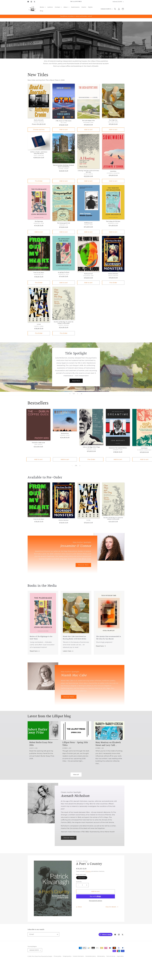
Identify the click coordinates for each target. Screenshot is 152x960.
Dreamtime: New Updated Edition (118, 448)
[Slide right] (80, 466)
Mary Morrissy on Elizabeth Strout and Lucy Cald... (108, 744)
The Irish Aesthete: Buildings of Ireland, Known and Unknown (63, 166)
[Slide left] (72, 466)
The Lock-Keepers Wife (88, 120)
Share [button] (80, 907)
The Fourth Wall (88, 274)
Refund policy (101, 956)
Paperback (81, 877)
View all (76, 774)
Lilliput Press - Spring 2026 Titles (75, 744)
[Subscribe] (57, 934)
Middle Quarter (88, 223)
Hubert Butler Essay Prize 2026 (41, 744)
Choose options (38, 129)
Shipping (88, 871)
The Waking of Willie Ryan (113, 221)
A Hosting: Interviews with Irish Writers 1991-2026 (88, 171)
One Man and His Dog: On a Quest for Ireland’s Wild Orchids (63, 322)
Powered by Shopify (46, 956)
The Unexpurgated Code (63, 223)
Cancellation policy (91, 956)
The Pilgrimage (39, 221)
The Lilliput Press (36, 956)
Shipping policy (67, 956)
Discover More (83, 565)
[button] (42, 7)
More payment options (95, 900)
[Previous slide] (70, 394)
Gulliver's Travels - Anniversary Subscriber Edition (38, 152)
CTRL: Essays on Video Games (63, 121)
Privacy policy (57, 956)
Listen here (67, 651)
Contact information (78, 956)
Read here (34, 651)
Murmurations (65, 433)
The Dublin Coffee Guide (38, 442)
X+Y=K (39, 324)
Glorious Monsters (113, 274)
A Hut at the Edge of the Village (91, 447)
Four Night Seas (113, 120)
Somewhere (113, 171)
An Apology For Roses (63, 272)
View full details (111, 907)
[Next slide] (78, 394)
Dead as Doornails (38, 120)
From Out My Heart (39, 272)
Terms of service (111, 956)
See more (76, 378)
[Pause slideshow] (82, 394)
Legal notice (120, 956)
